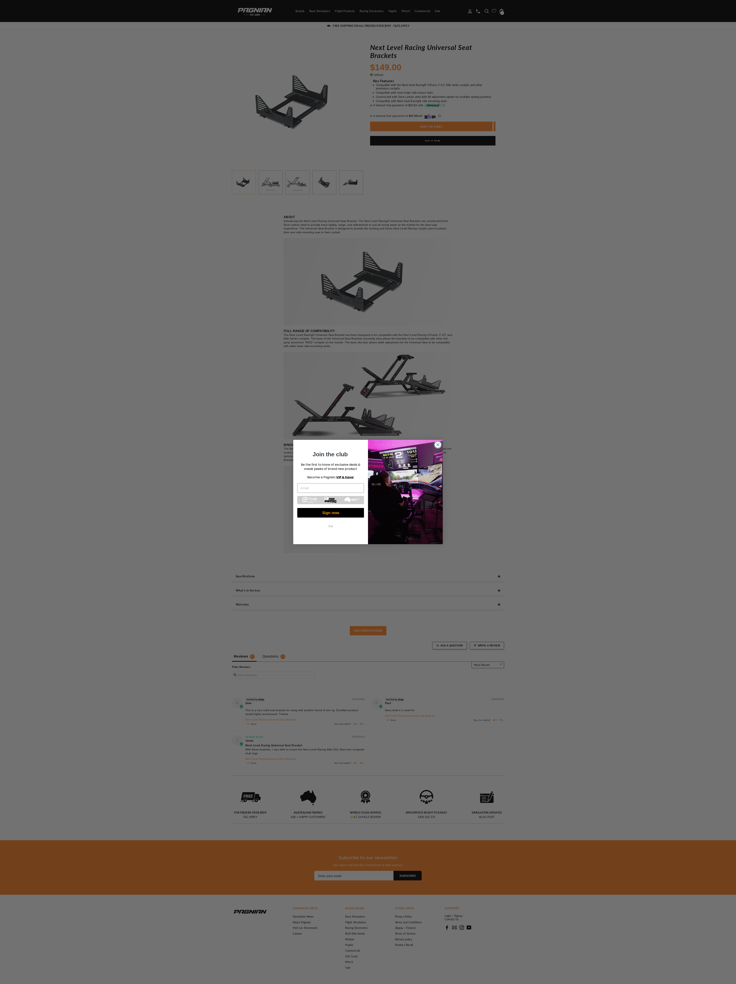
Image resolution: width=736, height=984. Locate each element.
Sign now (330, 513)
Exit (331, 526)
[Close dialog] (438, 444)
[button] (330, 500)
